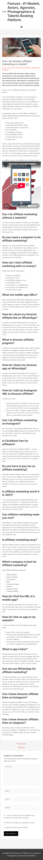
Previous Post (21, 744)
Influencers (35, 68)
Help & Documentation (23, 68)
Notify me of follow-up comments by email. (20, 823)
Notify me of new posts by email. (17, 827)
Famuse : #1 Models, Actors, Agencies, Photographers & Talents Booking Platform (24, 11)
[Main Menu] (21, 27)
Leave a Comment (8, 68)
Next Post (21, 747)
